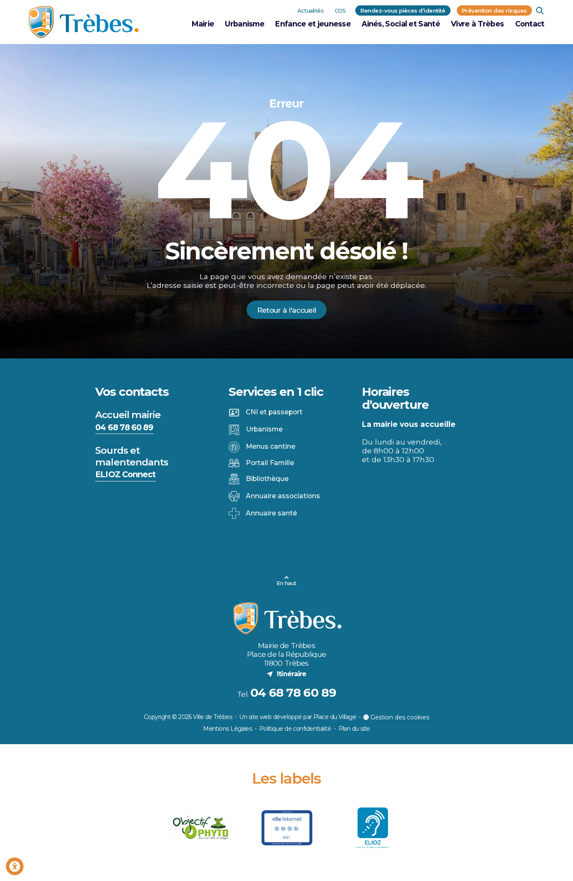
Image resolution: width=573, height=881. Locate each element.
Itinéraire (286, 673)
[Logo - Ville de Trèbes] (84, 22)
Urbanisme (244, 23)
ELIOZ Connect (125, 474)
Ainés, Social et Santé (401, 23)
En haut (286, 583)
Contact (529, 23)
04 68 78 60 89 (124, 427)
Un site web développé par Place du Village (297, 717)
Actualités (310, 10)
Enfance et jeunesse (313, 23)
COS (340, 10)
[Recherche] (540, 10)
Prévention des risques (494, 10)
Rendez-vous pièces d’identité (402, 10)
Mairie (203, 23)
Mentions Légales (227, 728)
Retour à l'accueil (286, 310)
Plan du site (354, 728)
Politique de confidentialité (295, 728)
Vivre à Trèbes (477, 23)
